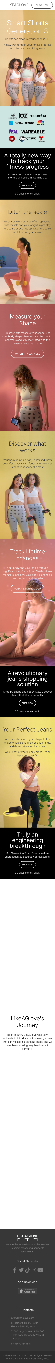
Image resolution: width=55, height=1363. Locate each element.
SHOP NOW (42, 5)
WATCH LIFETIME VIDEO (27, 588)
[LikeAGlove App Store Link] (27, 1291)
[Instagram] (34, 1270)
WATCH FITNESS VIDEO (27, 353)
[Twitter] (21, 1270)
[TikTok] (27, 1270)
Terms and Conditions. (17, 1358)
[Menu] (3, 5)
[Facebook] (15, 1270)
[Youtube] (40, 1270)
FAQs (46, 1358)
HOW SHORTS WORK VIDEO (28, 928)
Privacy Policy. (36, 1358)
